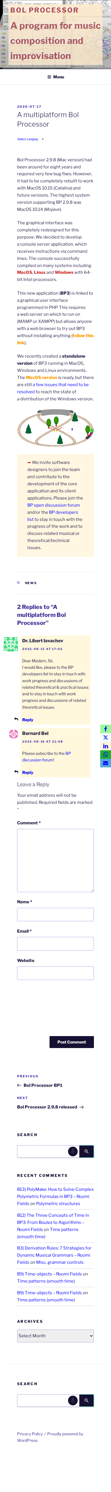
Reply (27, 719)
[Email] (105, 763)
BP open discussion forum (53, 505)
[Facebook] (105, 729)
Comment (29, 823)
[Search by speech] (73, 1151)
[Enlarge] (86, 416)
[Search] (86, 1151)
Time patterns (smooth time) (46, 1281)
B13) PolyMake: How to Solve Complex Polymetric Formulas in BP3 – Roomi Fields (55, 1196)
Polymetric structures (58, 1203)
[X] (105, 737)
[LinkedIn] (105, 746)
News (31, 583)
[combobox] (48, 1151)
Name (24, 901)
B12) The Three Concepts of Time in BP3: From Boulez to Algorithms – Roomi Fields (53, 1222)
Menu (58, 76)
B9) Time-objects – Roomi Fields (49, 1274)
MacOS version (41, 377)
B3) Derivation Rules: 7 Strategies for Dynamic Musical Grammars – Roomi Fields (54, 1255)
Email (24, 931)
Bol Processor (44, 10)
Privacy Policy (30, 1433)
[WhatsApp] (105, 754)
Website (25, 960)
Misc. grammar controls (60, 1262)
